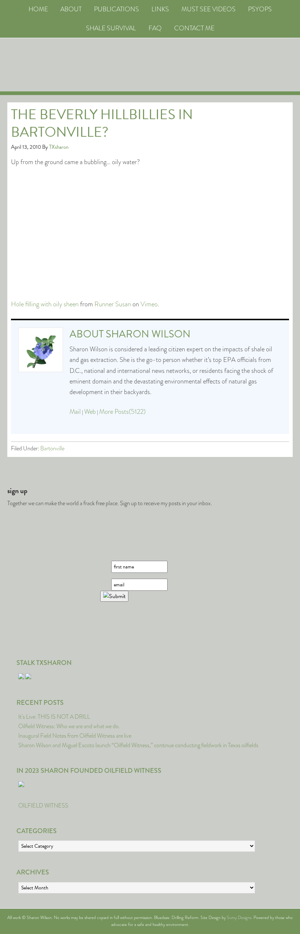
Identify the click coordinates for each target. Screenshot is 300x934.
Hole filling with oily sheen (45, 304)
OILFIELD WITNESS (43, 805)
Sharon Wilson (148, 333)
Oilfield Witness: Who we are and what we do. (69, 726)
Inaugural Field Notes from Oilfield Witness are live (74, 735)
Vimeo (149, 304)
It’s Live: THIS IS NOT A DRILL (54, 716)
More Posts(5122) (122, 411)
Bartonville (52, 448)
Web (90, 411)
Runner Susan (112, 304)
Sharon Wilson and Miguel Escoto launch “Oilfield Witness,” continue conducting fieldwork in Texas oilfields (138, 745)
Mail (75, 411)
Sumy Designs (239, 917)
